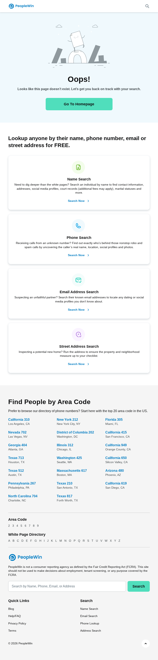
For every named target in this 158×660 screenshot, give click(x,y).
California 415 (116, 432)
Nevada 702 (17, 432)
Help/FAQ (14, 616)
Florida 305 (114, 419)
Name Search (89, 608)
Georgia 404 (17, 445)
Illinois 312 (65, 445)
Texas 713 (16, 458)
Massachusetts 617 (72, 470)
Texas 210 (64, 483)
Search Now (76, 200)
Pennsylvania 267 (22, 483)
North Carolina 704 (22, 496)
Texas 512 (16, 470)
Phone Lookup (89, 623)
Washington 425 (69, 458)
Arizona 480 (114, 470)
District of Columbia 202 (75, 432)
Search (138, 586)
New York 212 (67, 419)
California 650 (116, 458)
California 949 (116, 445)
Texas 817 (64, 496)
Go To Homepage (79, 104)
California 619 (116, 483)
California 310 (19, 419)
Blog (11, 608)
